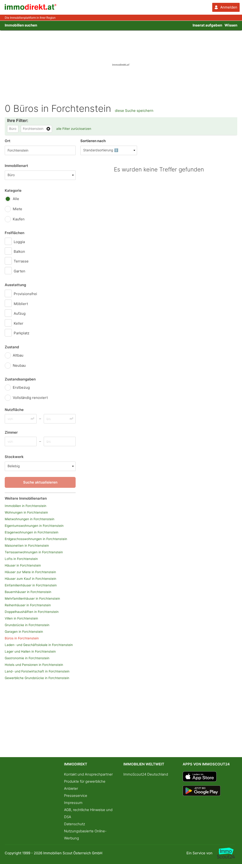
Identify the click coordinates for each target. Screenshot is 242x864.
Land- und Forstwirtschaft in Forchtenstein (37, 671)
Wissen (231, 25)
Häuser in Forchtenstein (23, 565)
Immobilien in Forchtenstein (25, 506)
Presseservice (75, 795)
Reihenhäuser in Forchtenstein (28, 605)
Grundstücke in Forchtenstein (27, 625)
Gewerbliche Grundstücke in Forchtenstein (37, 678)
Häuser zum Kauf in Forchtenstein (30, 578)
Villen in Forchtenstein (21, 618)
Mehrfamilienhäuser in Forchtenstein (32, 598)
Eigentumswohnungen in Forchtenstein (34, 526)
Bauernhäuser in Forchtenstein (28, 592)
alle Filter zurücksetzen (73, 129)
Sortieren (93, 141)
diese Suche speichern (134, 110)
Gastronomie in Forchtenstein (27, 658)
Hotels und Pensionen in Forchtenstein (34, 665)
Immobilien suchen (21, 25)
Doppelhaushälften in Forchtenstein (32, 612)
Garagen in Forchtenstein (24, 631)
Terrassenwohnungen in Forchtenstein (34, 552)
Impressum (73, 802)
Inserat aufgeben (207, 25)
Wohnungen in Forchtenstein (26, 512)
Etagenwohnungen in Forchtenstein (31, 532)
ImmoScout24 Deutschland (145, 774)
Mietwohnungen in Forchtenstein (29, 519)
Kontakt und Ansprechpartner (88, 774)
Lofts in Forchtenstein (21, 559)
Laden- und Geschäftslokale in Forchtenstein (39, 645)
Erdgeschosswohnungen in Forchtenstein (36, 539)
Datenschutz (74, 824)
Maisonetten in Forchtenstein (27, 545)
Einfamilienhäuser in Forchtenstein (31, 585)
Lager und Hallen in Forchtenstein (30, 651)
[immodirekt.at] (31, 8)
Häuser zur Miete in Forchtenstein (30, 572)
